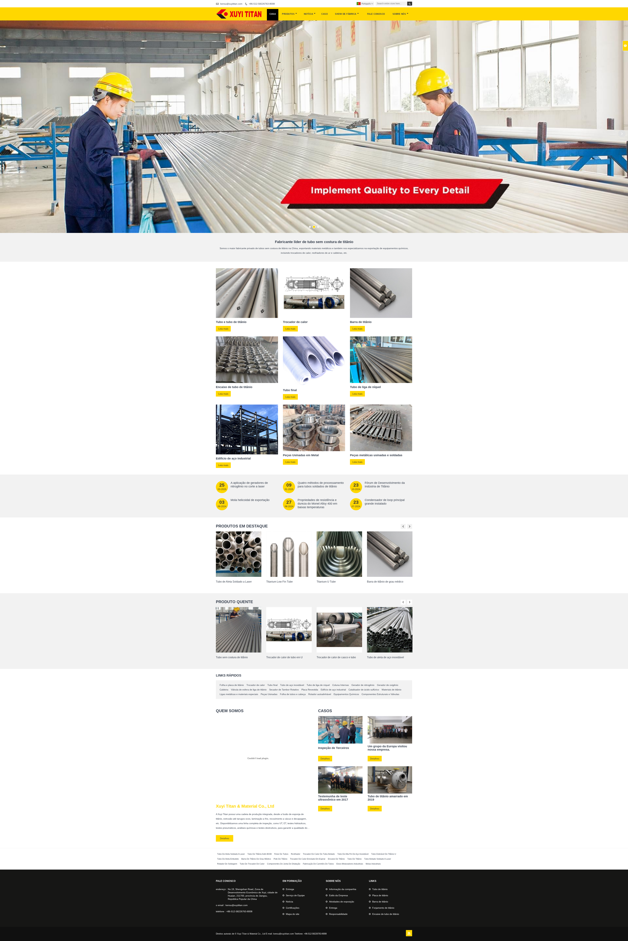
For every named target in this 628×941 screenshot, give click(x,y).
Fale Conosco (376, 14)
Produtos (288, 14)
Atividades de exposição (341, 901)
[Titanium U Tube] (339, 576)
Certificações (292, 908)
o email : (220, 905)
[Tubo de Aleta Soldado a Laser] (238, 576)
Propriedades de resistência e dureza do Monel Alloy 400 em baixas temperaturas (317, 503)
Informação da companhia (342, 889)
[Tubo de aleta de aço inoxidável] (389, 651)
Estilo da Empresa (338, 895)
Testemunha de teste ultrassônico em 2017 (333, 798)
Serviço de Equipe (295, 895)
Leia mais (223, 328)
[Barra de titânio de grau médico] (389, 576)
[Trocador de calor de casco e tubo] (339, 651)
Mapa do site (292, 914)
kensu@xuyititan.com (231, 3)
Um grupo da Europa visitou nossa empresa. (387, 748)
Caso (324, 14)
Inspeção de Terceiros (333, 748)
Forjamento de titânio (383, 908)
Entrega (290, 889)
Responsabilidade (338, 914)
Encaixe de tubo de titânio (385, 914)
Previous (6, 133)
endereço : (221, 889)
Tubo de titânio (380, 889)
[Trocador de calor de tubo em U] (289, 651)
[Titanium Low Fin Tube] (289, 576)
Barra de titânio (380, 901)
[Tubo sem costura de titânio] (238, 651)
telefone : (221, 911)
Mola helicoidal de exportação (250, 500)
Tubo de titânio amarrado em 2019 (388, 798)
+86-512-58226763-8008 (262, 3)
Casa (273, 14)
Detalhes (224, 838)
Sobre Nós (399, 14)
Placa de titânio (380, 895)
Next (622, 133)
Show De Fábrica (345, 14)
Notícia (308, 14)
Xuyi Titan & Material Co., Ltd (245, 806)
